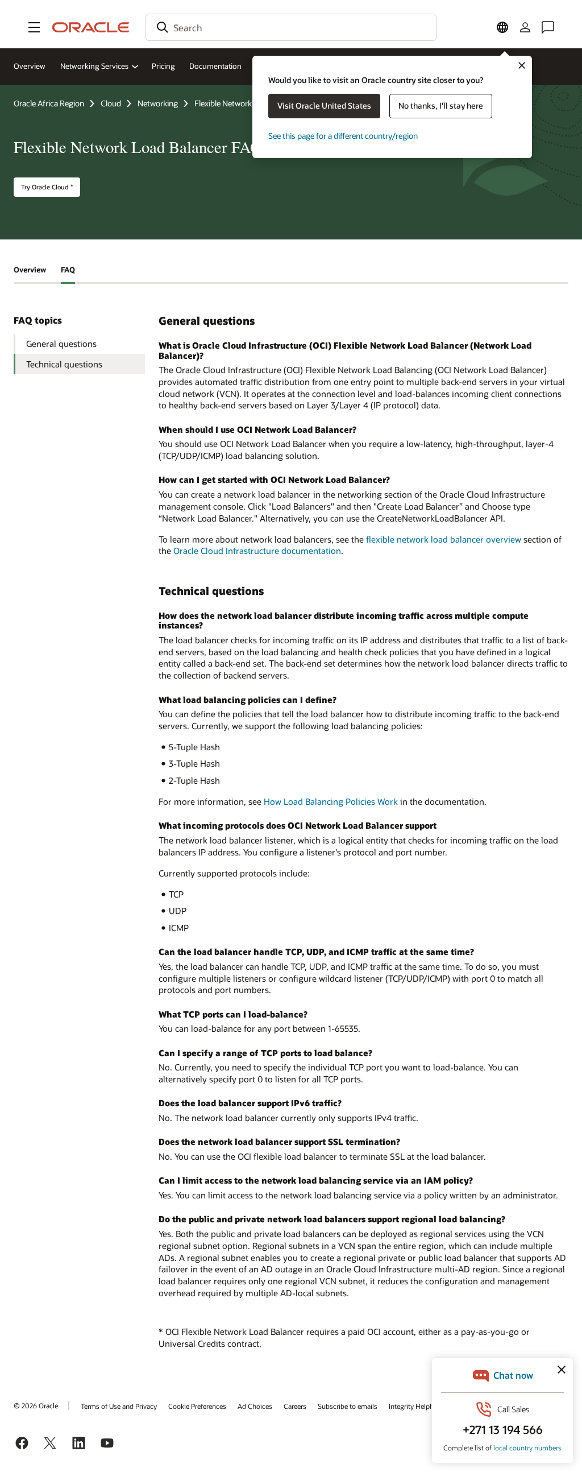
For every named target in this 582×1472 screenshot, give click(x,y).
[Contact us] (548, 27)
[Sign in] (525, 27)
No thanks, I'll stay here (440, 105)
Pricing (163, 66)
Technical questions (64, 364)
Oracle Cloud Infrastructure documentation (257, 550)
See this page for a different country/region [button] (343, 135)
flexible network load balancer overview (443, 539)
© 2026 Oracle (36, 1405)
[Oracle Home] (91, 27)
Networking (158, 103)
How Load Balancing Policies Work (331, 801)
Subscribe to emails (347, 1406)
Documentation (215, 66)
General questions (61, 343)
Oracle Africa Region (49, 103)
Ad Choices (255, 1406)
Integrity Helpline (414, 1406)
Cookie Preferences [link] (197, 1406)
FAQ (68, 269)
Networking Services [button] (94, 66)
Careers (295, 1406)
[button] (34, 27)
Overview (29, 66)
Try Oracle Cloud (47, 187)
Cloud (111, 103)
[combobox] (291, 27)
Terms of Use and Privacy (119, 1406)
